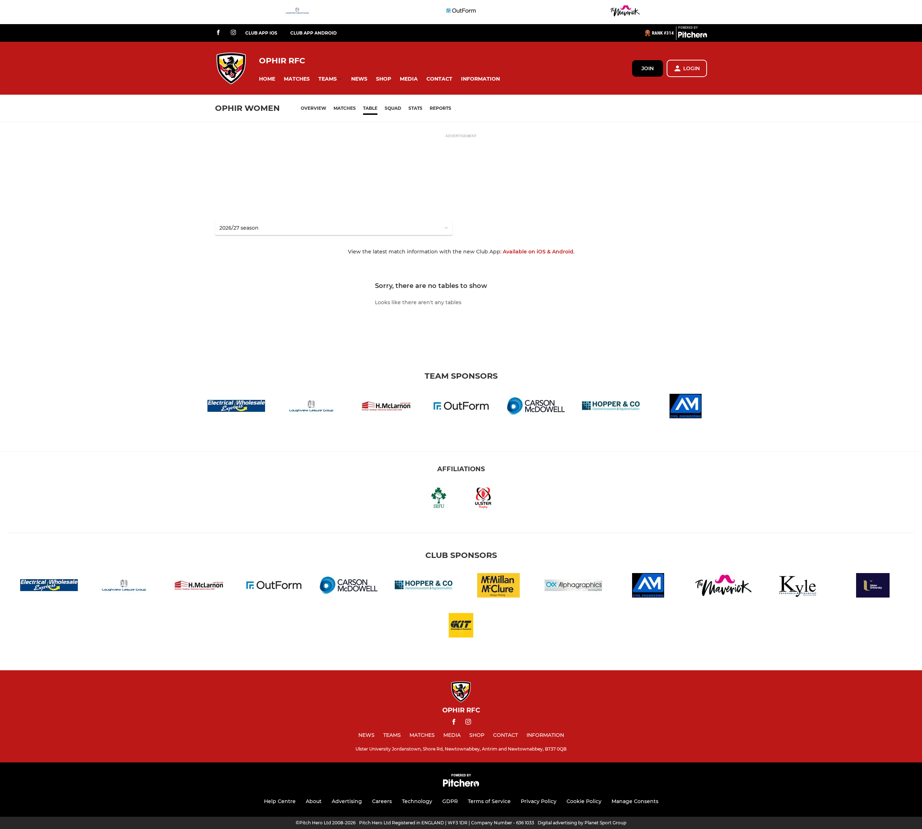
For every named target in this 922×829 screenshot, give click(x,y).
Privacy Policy (538, 801)
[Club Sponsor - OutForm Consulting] (461, 12)
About (314, 801)
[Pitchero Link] (692, 36)
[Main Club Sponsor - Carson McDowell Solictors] (536, 407)
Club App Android (313, 33)
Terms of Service (489, 801)
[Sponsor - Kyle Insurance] (798, 586)
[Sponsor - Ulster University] (873, 586)
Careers (382, 801)
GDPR (450, 801)
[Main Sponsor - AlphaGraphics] (573, 586)
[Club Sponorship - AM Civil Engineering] (686, 407)
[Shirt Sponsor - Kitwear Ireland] (461, 626)
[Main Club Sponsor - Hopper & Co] (611, 407)
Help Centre (280, 801)
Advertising (347, 801)
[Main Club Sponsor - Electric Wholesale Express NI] (236, 407)
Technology (417, 801)
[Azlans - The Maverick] (625, 12)
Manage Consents (635, 801)
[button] (267, 79)
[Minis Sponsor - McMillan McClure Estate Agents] (498, 586)
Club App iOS (261, 33)
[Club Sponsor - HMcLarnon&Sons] (386, 407)
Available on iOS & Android (538, 251)
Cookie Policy (584, 801)
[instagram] (233, 32)
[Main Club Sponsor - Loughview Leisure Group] (297, 12)
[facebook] (218, 32)
